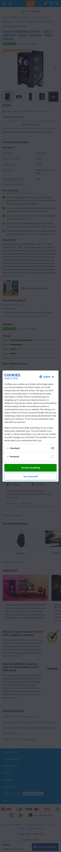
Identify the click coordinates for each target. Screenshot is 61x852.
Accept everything (30, 467)
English (46, 376)
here (28, 430)
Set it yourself (30, 476)
